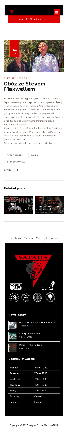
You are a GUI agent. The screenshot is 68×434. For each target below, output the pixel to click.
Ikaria (34, 155)
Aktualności (36, 18)
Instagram (52, 238)
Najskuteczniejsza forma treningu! (37, 322)
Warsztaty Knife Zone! (31, 345)
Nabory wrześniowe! (30, 333)
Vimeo (39, 238)
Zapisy (21, 200)
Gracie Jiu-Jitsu (15, 155)
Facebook (15, 238)
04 (14, 51)
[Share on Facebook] (17, 169)
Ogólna (22, 78)
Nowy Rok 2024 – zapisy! (49, 208)
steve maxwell (16, 161)
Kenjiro (11, 78)
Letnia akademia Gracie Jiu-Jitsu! (18, 206)
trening (12, 200)
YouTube (29, 238)
